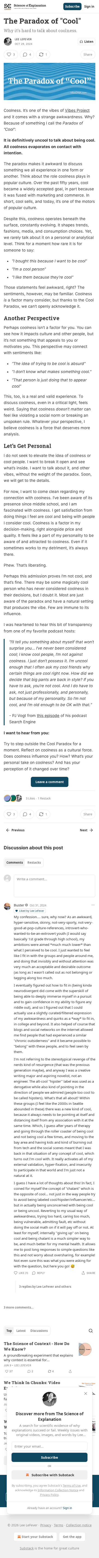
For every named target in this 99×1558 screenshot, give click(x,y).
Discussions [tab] (39, 1331)
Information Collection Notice (58, 1490)
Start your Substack (37, 1536)
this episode (48, 715)
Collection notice (79, 1525)
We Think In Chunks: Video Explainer (32, 1385)
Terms (58, 1525)
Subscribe (72, 6)
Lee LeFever (23, 39)
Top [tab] (9, 1331)
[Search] (90, 1330)
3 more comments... (19, 1307)
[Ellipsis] (93, 905)
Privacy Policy (49, 1495)
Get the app (72, 1536)
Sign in (89, 6)
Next (83, 830)
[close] (85, 1393)
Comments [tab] (14, 862)
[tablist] (24, 862)
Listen (88, 41)
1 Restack (44, 798)
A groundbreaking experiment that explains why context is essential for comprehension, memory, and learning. (38, 1357)
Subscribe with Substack (53, 1475)
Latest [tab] (21, 1331)
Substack (27, 1548)
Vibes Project (77, 110)
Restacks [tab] (34, 862)
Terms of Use (72, 1485)
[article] (49, 1357)
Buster (19, 905)
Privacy (45, 1525)
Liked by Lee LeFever (31, 910)
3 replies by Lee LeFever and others (45, 1287)
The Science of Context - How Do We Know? (36, 1346)
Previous (18, 830)
